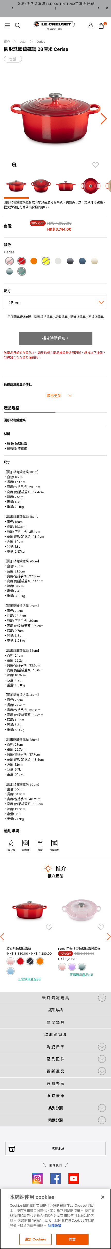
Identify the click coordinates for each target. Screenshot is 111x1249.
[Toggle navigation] (7, 25)
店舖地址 (58, 1149)
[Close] (107, 8)
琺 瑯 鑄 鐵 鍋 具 (55, 997)
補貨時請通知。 (55, 338)
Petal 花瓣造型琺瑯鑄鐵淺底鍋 (79, 949)
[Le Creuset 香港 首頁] (54, 25)
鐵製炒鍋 (55, 1010)
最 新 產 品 (55, 1071)
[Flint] (70, 262)
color (23, 41)
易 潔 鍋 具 (55, 1022)
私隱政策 (54, 1225)
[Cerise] (21, 262)
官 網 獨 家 (55, 1083)
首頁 (7, 41)
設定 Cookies (35, 1239)
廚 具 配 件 (55, 1059)
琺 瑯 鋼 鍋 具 (55, 1034)
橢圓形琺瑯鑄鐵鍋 (18, 949)
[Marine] (82, 262)
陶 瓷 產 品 (55, 1046)
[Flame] (33, 262)
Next (99, 8)
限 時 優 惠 (55, 1095)
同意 (72, 1239)
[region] (55, 1219)
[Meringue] (94, 262)
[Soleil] (46, 262)
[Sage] (21, 272)
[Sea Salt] (9, 272)
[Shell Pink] (9, 262)
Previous (12, 8)
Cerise (40, 41)
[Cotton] (58, 262)
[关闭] (102, 1197)
